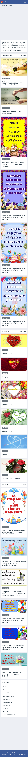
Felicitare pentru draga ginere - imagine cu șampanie (14, 83)
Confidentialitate (16, 753)
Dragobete (6, 705)
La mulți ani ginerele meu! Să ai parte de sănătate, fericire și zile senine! (14, 620)
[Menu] (25, 2)
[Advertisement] (14, 24)
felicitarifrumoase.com (9, 754)
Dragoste (5, 331)
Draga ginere (7, 353)
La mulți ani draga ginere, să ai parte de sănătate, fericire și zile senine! (13, 217)
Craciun (5, 708)
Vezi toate (23, 55)
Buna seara (6, 699)
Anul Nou (6, 711)
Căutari (9, 753)
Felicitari (4, 6)
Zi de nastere (7, 55)
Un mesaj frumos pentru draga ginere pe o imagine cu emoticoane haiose (14, 563)
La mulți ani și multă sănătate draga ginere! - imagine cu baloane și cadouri (13, 532)
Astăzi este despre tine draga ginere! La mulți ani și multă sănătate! (13, 164)
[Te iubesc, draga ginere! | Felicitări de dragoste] (14, 465)
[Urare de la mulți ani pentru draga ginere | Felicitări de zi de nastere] (14, 96)
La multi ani (6, 485)
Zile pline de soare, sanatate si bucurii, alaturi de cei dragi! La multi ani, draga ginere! (13, 593)
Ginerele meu (7, 431)
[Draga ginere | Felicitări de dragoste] (14, 341)
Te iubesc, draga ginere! (11, 478)
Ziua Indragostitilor (9, 714)
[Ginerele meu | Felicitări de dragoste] (14, 417)
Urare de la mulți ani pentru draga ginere (12, 112)
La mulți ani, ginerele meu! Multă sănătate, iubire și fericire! (12, 674)
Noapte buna (7, 702)
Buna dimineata (8, 696)
